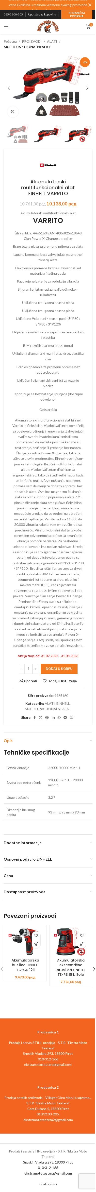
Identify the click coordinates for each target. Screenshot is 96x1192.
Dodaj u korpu (59, 669)
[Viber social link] (71, 717)
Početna (10, 41)
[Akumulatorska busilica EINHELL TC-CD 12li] (25, 942)
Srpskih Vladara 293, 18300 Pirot (48, 1162)
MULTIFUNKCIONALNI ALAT (27, 47)
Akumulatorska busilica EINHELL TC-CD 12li (25, 965)
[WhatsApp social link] (59, 717)
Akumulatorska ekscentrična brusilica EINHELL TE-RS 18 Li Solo (71, 967)
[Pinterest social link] (47, 717)
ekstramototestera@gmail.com (48, 1173)
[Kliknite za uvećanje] (12, 111)
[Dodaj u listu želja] (36, 935)
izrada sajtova (48, 1184)
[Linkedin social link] (53, 717)
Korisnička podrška (77, 14)
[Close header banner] (90, 5)
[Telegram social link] (65, 717)
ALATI (52, 41)
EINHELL (63, 703)
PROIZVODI (32, 41)
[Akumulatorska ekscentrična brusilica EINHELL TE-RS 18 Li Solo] (71, 942)
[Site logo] (48, 26)
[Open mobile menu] (6, 26)
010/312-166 (48, 1167)
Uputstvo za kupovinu (42, 14)
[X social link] (40, 717)
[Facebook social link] (34, 717)
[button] (9, 88)
